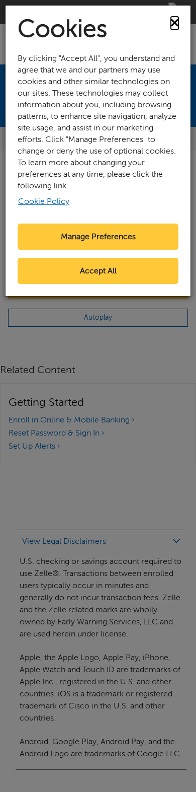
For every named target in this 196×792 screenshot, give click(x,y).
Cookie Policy (43, 201)
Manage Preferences (98, 236)
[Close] (174, 23)
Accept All (98, 270)
